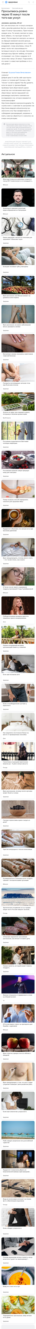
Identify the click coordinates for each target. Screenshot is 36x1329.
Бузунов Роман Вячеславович (20, 72)
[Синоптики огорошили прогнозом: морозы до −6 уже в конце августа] (18, 755)
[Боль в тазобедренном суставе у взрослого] (18, 697)
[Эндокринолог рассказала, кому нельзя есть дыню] (18, 1309)
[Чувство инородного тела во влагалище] (18, 843)
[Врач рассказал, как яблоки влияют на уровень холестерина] (18, 289)
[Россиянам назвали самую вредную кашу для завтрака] (18, 464)
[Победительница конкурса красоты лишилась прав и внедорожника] (18, 610)
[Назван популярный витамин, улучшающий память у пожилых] (18, 639)
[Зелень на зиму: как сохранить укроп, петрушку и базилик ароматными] (18, 406)
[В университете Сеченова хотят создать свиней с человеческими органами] (18, 872)
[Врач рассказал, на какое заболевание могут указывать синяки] (18, 318)
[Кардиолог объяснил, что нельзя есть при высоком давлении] (18, 522)
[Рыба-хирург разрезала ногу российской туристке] (18, 1134)
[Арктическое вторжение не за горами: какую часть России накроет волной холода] (18, 901)
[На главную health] (12, 2)
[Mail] (6, 2)
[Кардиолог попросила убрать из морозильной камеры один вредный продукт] (18, 1163)
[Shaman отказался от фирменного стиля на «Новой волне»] (18, 989)
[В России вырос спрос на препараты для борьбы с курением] (18, 1018)
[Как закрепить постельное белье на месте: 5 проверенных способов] (18, 726)
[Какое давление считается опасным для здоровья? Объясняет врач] (18, 231)
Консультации (5, 8)
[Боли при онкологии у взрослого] (18, 1105)
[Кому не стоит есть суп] (18, 1280)
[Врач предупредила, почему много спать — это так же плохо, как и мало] (18, 551)
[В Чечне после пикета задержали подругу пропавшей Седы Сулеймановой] (18, 581)
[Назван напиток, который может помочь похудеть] (18, 959)
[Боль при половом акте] (18, 668)
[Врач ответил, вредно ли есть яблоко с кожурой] (18, 1047)
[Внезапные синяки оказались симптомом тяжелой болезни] (18, 348)
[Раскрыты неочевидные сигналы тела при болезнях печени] (18, 377)
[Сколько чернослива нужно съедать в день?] (18, 814)
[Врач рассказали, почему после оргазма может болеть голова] (18, 785)
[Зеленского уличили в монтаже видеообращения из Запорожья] (18, 202)
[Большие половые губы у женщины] (18, 260)
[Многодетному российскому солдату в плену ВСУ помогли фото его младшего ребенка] (18, 173)
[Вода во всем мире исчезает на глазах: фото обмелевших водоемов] (18, 1193)
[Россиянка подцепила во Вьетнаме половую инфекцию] (18, 435)
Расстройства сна (17, 8)
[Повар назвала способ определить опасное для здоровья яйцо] (18, 493)
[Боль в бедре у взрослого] (18, 1222)
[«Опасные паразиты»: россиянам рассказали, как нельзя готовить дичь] (18, 930)
